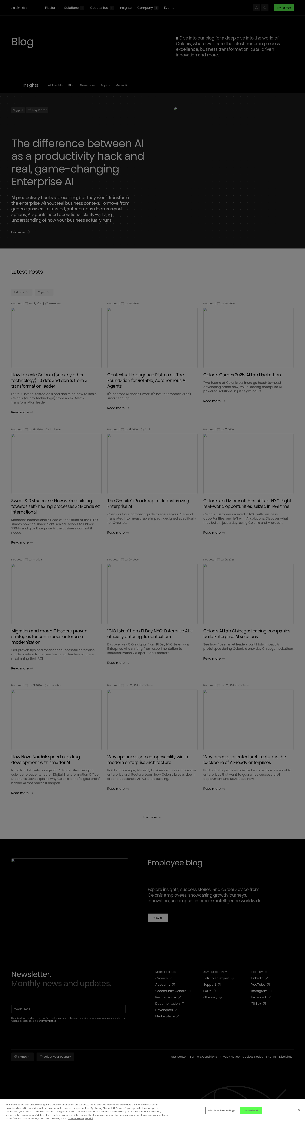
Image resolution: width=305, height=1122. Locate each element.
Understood (251, 1110)
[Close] (299, 1110)
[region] (152, 1110)
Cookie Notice (76, 1118)
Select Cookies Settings (221, 1110)
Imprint (89, 1118)
